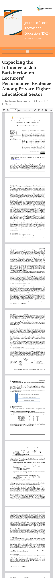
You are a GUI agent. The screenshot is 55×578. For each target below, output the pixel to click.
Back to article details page (16, 101)
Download (40, 101)
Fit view (8, 104)
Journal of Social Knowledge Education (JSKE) (37, 28)
